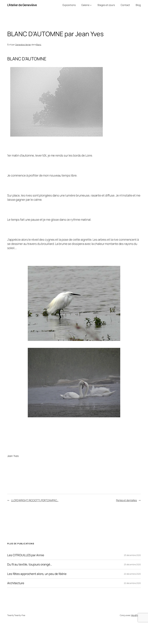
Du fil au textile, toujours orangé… (29, 564)
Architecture (15, 583)
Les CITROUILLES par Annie (25, 555)
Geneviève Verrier (23, 44)
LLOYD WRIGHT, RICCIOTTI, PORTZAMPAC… (34, 500)
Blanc (38, 44)
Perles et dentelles (126, 500)
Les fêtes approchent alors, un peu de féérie (36, 573)
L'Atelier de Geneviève (22, 5)
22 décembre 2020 (132, 573)
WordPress (136, 615)
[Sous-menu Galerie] (90, 5)
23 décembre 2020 (132, 555)
